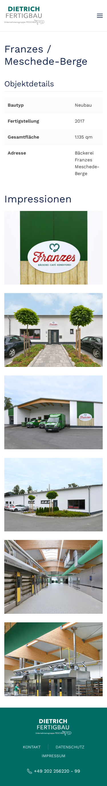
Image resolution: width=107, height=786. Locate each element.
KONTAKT (32, 747)
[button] (100, 15)
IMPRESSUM (53, 755)
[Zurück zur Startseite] (24, 15)
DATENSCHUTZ (70, 747)
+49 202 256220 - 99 (57, 771)
